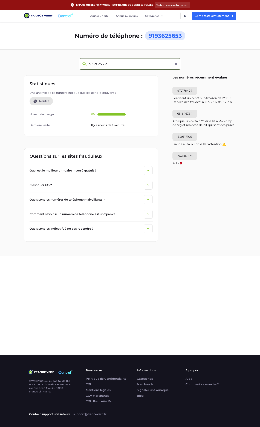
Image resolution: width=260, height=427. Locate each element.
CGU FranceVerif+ (98, 401)
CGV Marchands (97, 395)
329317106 (185, 136)
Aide (189, 378)
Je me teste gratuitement (212, 16)
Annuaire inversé (127, 16)
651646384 (184, 113)
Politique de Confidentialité (106, 378)
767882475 (184, 156)
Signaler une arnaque (153, 390)
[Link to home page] (38, 16)
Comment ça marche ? (202, 384)
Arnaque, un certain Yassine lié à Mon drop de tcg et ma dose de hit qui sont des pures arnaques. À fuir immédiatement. (203, 123)
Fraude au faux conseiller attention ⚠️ (199, 144)
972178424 (184, 90)
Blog (140, 395)
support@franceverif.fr (89, 414)
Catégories (152, 16)
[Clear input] (176, 64)
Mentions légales (98, 390)
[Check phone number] (84, 64)
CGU (89, 384)
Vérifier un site (99, 16)
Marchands (145, 384)
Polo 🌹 (177, 163)
